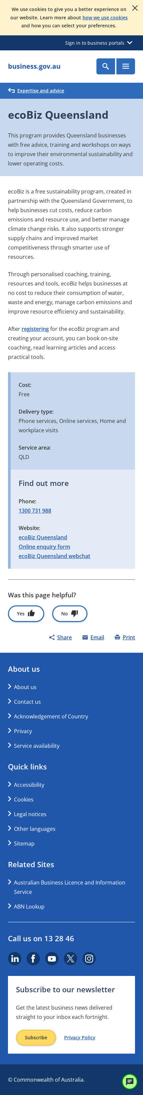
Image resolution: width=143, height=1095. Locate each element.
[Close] (135, 8)
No (64, 613)
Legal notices (30, 814)
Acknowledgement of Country (51, 716)
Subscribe (36, 1037)
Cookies (24, 799)
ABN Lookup (29, 906)
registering (35, 329)
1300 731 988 (35, 510)
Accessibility (29, 784)
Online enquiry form (44, 546)
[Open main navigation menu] (125, 66)
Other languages (35, 829)
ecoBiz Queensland (43, 537)
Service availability (37, 745)
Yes (21, 613)
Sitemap (24, 843)
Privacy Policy (79, 1038)
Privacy (23, 731)
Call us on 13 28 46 (41, 938)
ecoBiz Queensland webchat (54, 556)
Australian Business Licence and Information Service (69, 887)
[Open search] (105, 66)
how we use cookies (105, 17)
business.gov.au (34, 66)
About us (25, 687)
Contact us (27, 701)
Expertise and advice (40, 90)
